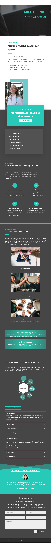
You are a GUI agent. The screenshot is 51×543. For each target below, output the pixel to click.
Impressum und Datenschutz (30, 540)
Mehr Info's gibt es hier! (13, 408)
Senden (42, 531)
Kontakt (41, 540)
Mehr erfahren (25, 120)
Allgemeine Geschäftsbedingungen (15, 540)
